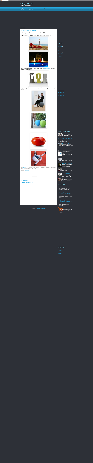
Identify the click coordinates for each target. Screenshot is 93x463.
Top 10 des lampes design (66, 173)
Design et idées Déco (24, 8)
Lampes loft (60, 8)
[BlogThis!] (33, 176)
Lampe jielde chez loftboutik (66, 152)
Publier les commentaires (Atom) (40, 208)
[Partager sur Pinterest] (36, 176)
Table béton (60, 250)
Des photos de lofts (33, 8)
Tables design (48, 8)
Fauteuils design (27, 170)
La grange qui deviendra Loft (63, 192)
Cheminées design (23, 9)
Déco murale (54, 8)
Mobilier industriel (60, 251)
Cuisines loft (31, 9)
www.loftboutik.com (61, 92)
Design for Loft (26, 4)
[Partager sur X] (34, 176)
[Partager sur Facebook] (35, 176)
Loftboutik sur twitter (61, 95)
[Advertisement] (38, 20)
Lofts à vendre (67, 8)
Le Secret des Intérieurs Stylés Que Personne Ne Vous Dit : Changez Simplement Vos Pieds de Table (65, 201)
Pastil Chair (24, 167)
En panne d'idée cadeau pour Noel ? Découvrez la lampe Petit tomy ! (67, 143)
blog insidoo (60, 253)
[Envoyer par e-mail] (32, 176)
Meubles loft (40, 8)
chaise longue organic (47, 68)
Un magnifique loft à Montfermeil (67, 163)
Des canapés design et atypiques (67, 158)
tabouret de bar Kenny (34, 87)
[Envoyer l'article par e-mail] (31, 176)
